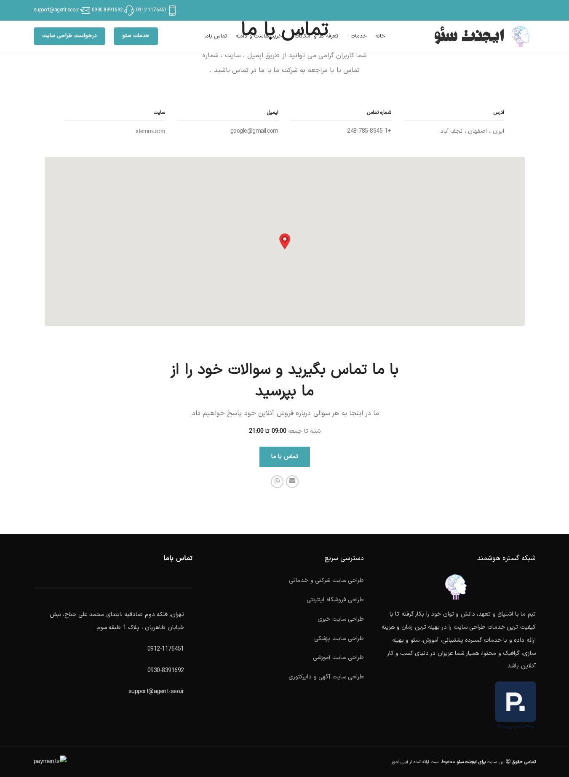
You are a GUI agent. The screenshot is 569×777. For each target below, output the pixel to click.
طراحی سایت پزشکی (339, 638)
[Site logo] (483, 36)
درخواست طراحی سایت (69, 36)
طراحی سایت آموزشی (338, 657)
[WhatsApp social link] (277, 481)
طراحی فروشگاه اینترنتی (335, 599)
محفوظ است (457, 762)
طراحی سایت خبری (341, 619)
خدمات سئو (136, 36)
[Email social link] (292, 481)
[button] (284, 241)
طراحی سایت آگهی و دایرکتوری (326, 677)
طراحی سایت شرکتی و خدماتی (326, 580)
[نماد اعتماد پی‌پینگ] (515, 705)
